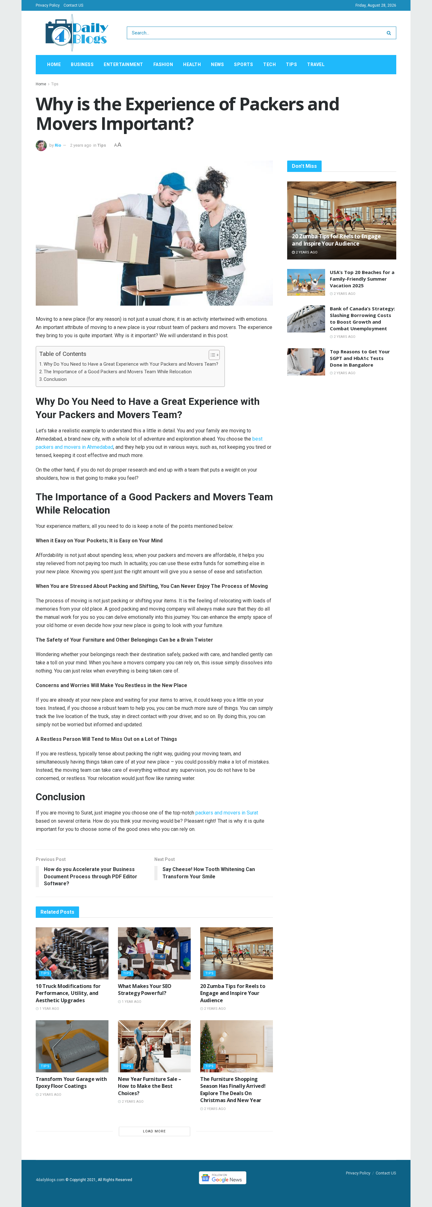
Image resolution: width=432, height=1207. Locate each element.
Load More (154, 1131)
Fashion (163, 64)
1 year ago (49, 1009)
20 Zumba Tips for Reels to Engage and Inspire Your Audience (232, 993)
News (217, 64)
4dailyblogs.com (50, 1180)
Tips (291, 64)
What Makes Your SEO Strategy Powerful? (144, 990)
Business (82, 64)
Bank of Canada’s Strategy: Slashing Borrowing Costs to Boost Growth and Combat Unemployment (362, 318)
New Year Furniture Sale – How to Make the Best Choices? (149, 1086)
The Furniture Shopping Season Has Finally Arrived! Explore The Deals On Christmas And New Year (232, 1090)
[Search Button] (390, 33)
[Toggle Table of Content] (211, 355)
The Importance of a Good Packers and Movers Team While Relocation (118, 372)
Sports (243, 64)
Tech (269, 64)
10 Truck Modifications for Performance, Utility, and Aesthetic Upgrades (68, 993)
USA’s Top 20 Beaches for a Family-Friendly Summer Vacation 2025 (362, 279)
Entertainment (123, 64)
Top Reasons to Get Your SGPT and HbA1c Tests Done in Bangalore (360, 358)
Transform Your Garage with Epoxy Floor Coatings (71, 1082)
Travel (315, 64)
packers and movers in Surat (226, 813)
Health (192, 64)
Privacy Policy (48, 5)
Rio (58, 145)
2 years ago (80, 145)
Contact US (73, 5)
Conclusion (55, 379)
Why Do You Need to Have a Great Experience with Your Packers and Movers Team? (131, 364)
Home (54, 64)
